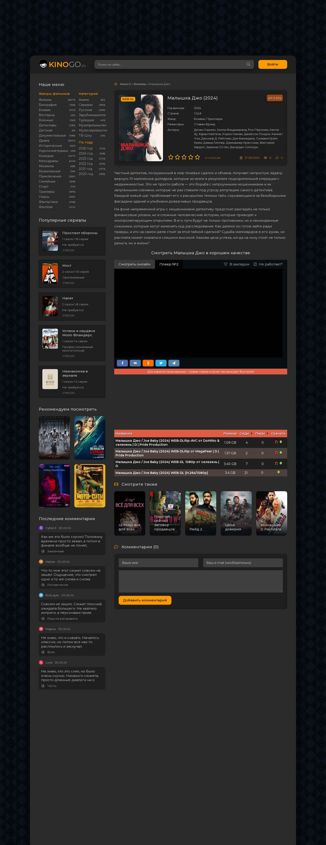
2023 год (86, 159)
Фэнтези (46, 207)
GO (67, 64)
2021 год (85, 169)
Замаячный (55, 551)
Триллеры (47, 192)
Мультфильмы (89, 125)
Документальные (52, 135)
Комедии (46, 156)
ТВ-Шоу (85, 135)
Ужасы (44, 197)
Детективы (47, 125)
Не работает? (271, 264)
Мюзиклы (46, 166)
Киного (125, 84)
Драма (44, 141)
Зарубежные (89, 115)
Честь (51, 685)
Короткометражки (53, 151)
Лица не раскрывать (62, 618)
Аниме (84, 100)
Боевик (45, 110)
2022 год (86, 164)
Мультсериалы (90, 130)
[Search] (248, 64)
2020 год (86, 174)
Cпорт (44, 187)
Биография (48, 105)
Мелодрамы (48, 161)
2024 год (86, 153)
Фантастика (48, 202)
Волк (51, 652)
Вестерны (47, 115)
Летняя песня (57, 584)
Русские (85, 110)
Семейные (47, 181)
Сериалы (86, 105)
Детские (46, 130)
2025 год (85, 148)
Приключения (50, 176)
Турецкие (86, 120)
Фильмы (45, 100)
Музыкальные (50, 171)
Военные (46, 120)
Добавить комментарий (145, 600)
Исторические (50, 146)
